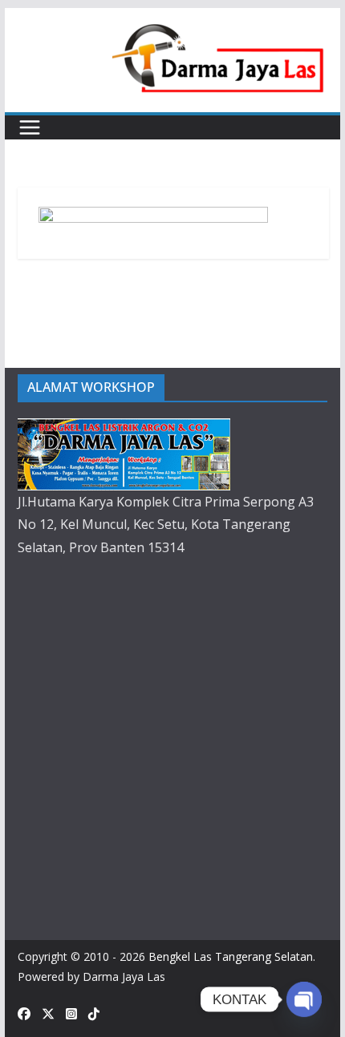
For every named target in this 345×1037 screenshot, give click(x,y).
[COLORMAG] (124, 429)
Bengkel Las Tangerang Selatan (230, 956)
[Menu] (30, 127)
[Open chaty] (304, 999)
